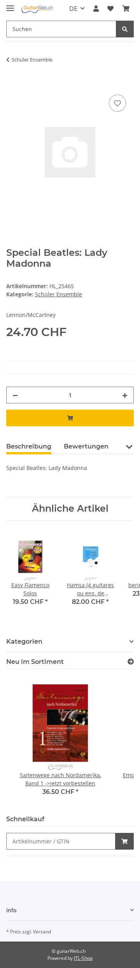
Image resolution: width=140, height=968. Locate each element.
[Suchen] (125, 29)
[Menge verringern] (15, 395)
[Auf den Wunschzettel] (117, 103)
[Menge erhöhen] (124, 395)
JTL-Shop (83, 958)
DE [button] (73, 8)
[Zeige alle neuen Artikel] (131, 661)
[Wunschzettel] (110, 8)
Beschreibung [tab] (28, 446)
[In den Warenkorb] (12, 84)
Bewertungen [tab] (86, 446)
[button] (96, 8)
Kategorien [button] (24, 641)
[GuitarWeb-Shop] (37, 9)
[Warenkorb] (126, 8)
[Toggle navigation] (10, 5)
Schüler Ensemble (58, 294)
